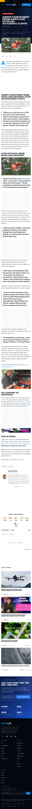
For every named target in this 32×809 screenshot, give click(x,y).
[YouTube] (11, 736)
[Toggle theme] (19, 4)
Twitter (7, 443)
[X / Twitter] (2, 736)
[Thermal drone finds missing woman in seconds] (16, 656)
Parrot (2, 750)
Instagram (25, 443)
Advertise (3, 777)
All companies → (5, 758)
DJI (2, 743)
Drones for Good (13, 10)
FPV (18, 761)
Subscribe (26, 4)
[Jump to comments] (14, 56)
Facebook (12, 443)
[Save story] (2, 56)
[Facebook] (7, 736)
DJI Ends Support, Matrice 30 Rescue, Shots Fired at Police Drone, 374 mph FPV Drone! (13, 615)
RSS (18, 806)
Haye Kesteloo (12, 471)
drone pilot (25, 179)
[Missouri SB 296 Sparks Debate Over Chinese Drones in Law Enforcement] (16, 579)
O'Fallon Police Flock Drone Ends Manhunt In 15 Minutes (9, 641)
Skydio (2, 748)
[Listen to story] (10, 56)
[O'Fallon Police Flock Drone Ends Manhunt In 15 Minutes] (16, 630)
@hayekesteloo (24, 483)
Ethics (2, 780)
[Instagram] (15, 736)
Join (28, 793)
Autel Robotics (4, 745)
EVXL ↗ (3, 782)
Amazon (3, 753)
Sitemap (14, 806)
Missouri (4, 466)
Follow (16, 486)
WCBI (12, 333)
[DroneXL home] (11, 4)
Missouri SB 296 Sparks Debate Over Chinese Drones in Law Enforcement (11, 590)
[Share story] (6, 56)
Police (11, 466)
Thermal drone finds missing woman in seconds (15, 666)
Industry (19, 766)
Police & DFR (20, 756)
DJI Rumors (19, 748)
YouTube (18, 443)
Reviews (19, 763)
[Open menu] (2, 4)
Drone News (20, 743)
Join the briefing (23, 696)
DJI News (19, 745)
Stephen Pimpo (20, 459)
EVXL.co (24, 479)
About (2, 772)
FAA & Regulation (21, 753)
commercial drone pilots (21, 402)
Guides (18, 750)
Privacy (3, 806)
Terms (8, 806)
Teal (2, 756)
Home (3, 10)
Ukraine (18, 758)
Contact (3, 775)
